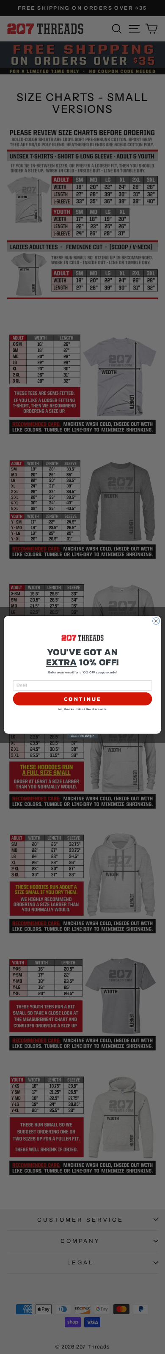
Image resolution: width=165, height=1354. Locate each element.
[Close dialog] (156, 620)
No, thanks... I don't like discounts (82, 709)
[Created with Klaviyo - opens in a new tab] (82, 735)
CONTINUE (82, 699)
